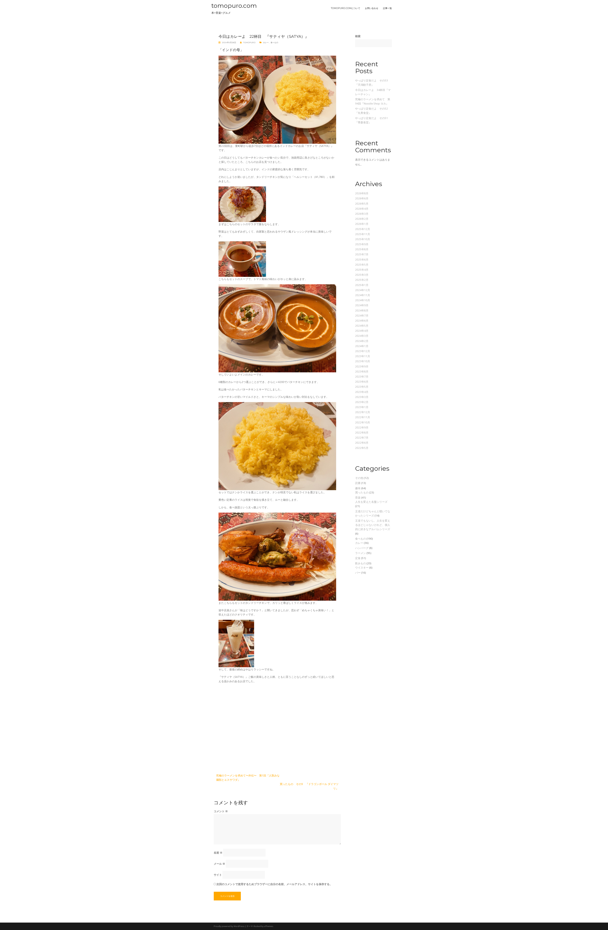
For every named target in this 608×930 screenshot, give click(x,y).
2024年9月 (361, 305)
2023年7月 (361, 376)
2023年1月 (361, 407)
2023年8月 (361, 371)
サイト (218, 875)
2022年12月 (362, 412)
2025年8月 (361, 249)
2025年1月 (361, 285)
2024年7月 (361, 315)
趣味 (358, 488)
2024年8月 (361, 310)
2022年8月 (361, 432)
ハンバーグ (362, 548)
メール (219, 863)
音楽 (358, 497)
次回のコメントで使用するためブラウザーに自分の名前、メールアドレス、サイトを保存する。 (274, 884)
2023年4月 (361, 392)
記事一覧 (387, 8)
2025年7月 (361, 254)
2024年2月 (361, 341)
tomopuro (249, 42)
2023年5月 (361, 386)
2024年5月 (361, 325)
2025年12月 (362, 229)
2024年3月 (361, 336)
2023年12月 (362, 351)
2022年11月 (362, 417)
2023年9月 (361, 366)
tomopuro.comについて (345, 8)
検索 (358, 36)
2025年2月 (361, 280)
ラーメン (360, 553)
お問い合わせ (371, 8)
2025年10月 (362, 239)
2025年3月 (361, 275)
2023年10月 (362, 361)
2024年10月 (362, 300)
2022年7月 (361, 437)
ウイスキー (362, 567)
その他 (359, 478)
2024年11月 (362, 295)
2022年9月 (361, 427)
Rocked (257, 926)
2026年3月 (361, 214)
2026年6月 (361, 198)
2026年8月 (361, 193)
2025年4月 (361, 269)
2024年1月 (361, 346)
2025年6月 (361, 259)
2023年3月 (361, 397)
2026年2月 (361, 219)
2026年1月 (361, 224)
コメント (221, 811)
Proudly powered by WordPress (229, 926)
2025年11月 (362, 234)
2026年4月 (361, 208)
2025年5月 (361, 264)
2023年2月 (361, 402)
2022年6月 (361, 442)
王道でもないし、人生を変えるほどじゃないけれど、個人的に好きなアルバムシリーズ (372, 525)
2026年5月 (361, 203)
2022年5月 (361, 448)
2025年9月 (361, 244)
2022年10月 (362, 422)
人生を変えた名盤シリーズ (371, 502)
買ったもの (362, 492)
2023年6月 (361, 381)
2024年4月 (361, 331)
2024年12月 (362, 290)
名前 (218, 852)
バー (358, 572)
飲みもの (360, 563)
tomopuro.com (234, 5)
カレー (266, 42)
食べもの (274, 42)
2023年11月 (362, 356)
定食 (358, 558)
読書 (358, 483)
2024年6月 (361, 320)
